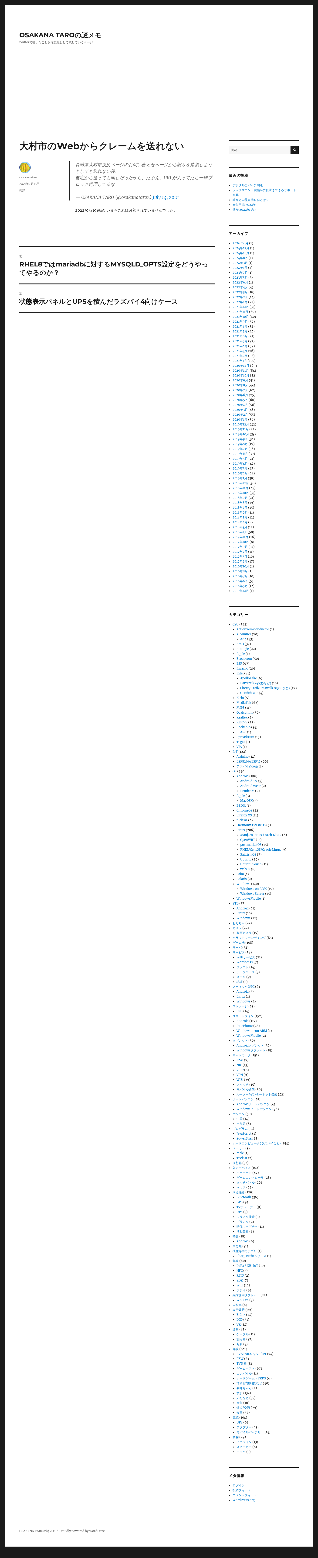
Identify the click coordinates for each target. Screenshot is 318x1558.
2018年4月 (240, 522)
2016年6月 (240, 581)
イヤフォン (244, 1442)
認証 (240, 982)
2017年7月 (240, 552)
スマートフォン (243, 1016)
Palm (240, 874)
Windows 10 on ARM (252, 1031)
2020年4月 (240, 405)
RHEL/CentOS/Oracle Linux (260, 850)
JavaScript (244, 1134)
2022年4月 (240, 287)
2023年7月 (240, 273)
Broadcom (244, 659)
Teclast (242, 1158)
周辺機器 (239, 1192)
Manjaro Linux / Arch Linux (260, 835)
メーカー (239, 1148)
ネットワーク (242, 1055)
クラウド (243, 967)
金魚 (240, 1403)
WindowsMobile (249, 899)
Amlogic (243, 649)
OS (235, 771)
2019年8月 (240, 444)
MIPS (240, 708)
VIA (239, 747)
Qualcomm (245, 713)
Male (240, 1153)
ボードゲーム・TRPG (251, 1378)
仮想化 (237, 1163)
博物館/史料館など (249, 1383)
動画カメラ (244, 933)
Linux (241, 830)
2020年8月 (240, 385)
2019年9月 (240, 439)
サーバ (237, 948)
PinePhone (245, 1026)
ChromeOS (244, 810)
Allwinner (244, 634)
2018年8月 (240, 503)
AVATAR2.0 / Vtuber (251, 1354)
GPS (240, 1202)
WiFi (240, 1080)
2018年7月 (240, 508)
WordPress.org (244, 1500)
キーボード (244, 1173)
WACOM (243, 1300)
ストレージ (240, 1006)
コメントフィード (245, 1495)
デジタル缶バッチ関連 (248, 185)
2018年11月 (240, 488)
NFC (240, 1271)
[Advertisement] (159, 105)
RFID (240, 1276)
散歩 (240, 1393)
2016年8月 (240, 571)
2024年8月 (240, 258)
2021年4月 (240, 346)
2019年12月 (241, 424)
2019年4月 (240, 464)
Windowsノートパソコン (254, 1109)
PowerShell (245, 1138)
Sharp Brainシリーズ (251, 1256)
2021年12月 (241, 307)
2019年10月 (241, 434)
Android (243, 776)
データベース (246, 972)
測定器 (241, 1339)
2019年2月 (240, 473)
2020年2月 (240, 415)
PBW (240, 1359)
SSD (240, 1011)
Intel (240, 673)
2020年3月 (240, 410)
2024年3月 (240, 263)
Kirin (240, 698)
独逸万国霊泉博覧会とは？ (251, 200)
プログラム (240, 1129)
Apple (241, 654)
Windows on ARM (253, 889)
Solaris (242, 879)
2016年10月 (241, 566)
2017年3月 (240, 557)
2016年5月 (240, 586)
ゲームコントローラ (250, 1178)
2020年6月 (240, 395)
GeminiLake (249, 693)
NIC (239, 1065)
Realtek (242, 717)
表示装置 (239, 1310)
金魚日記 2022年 (244, 205)
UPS (240, 1212)
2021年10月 (241, 317)
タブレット (240, 1041)
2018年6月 (240, 513)
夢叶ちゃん (244, 1388)
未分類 (237, 1246)
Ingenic (242, 668)
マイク (241, 1452)
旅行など (243, 1398)
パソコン (239, 1114)
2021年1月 (240, 361)
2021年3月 (240, 351)
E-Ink (241, 1315)
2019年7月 (240, 449)
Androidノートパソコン (253, 1104)
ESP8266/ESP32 (248, 761)
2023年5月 (240, 278)
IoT (235, 752)
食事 (240, 1413)
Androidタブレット (250, 1045)
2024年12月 (241, 248)
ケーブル (243, 1334)
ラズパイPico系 (247, 766)
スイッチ (243, 1085)
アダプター (244, 1427)
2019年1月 (240, 478)
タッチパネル (246, 1183)
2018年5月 (240, 517)
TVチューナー (246, 1207)
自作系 (241, 1124)
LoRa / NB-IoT (247, 1266)
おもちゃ (239, 923)
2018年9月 (240, 498)
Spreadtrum (245, 737)
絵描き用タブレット (246, 1295)
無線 (236, 1261)
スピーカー (244, 1447)
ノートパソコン (243, 1099)
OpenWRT (247, 840)
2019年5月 (240, 459)
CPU (236, 624)
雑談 (22, 190)
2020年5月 (240, 400)
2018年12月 (241, 483)
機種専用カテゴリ (245, 1251)
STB (236, 903)
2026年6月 (240, 243)
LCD (240, 1320)
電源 (236, 1418)
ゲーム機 (239, 943)
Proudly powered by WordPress (82, 1531)
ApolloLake (248, 678)
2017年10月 (241, 542)
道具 (236, 1329)
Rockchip (243, 727)
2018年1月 (240, 532)
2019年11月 (241, 429)
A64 (243, 639)
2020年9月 (240, 380)
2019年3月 (240, 468)
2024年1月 (240, 268)
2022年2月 (240, 297)
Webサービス (246, 957)
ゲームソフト (246, 1369)
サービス (239, 952)
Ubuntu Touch (251, 864)
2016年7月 (240, 576)
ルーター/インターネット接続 (257, 1094)
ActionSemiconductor (253, 629)
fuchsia (242, 820)
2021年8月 (240, 326)
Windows (243, 884)
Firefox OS (244, 815)
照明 (240, 1344)
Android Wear (250, 786)
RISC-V (242, 722)
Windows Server (252, 894)
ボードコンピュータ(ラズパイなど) (257, 1143)
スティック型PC (243, 987)
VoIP (240, 1070)
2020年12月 (241, 366)
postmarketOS (250, 845)
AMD (240, 644)
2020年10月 (241, 375)
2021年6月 (240, 336)
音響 (236, 1437)
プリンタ (243, 1222)
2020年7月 (240, 390)
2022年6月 (240, 282)
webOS (245, 869)
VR (239, 1325)
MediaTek (244, 703)
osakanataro (28, 177)
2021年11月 (240, 312)
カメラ (237, 928)
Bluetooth (244, 1197)
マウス (241, 1187)
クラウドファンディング (249, 938)
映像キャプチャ (247, 1227)
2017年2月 (240, 561)
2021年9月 (240, 322)
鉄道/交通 (243, 1408)
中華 (240, 1119)
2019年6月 (240, 454)
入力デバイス (242, 1168)
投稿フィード (242, 1490)
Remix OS (247, 791)
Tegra (241, 742)
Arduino (243, 757)
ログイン (239, 1485)
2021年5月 (240, 341)
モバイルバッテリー (250, 1432)
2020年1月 (240, 419)
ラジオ (241, 1290)
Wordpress (245, 962)
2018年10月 (241, 493)
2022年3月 (240, 292)
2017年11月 (240, 537)
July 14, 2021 (166, 197)
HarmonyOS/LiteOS (251, 825)
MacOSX (246, 801)
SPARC (241, 732)
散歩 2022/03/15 (244, 210)
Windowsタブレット (251, 1050)
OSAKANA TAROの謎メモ (60, 35)
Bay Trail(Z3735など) (255, 683)
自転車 (237, 1305)
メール (241, 977)
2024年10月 (241, 253)
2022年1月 (240, 302)
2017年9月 (240, 547)
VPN (240, 1075)
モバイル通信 (246, 1090)
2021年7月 (240, 331)
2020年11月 (241, 371)
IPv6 (240, 1060)
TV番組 (242, 1364)
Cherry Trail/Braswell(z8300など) (265, 688)
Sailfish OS (248, 855)
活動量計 (243, 1231)
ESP (239, 664)
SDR (240, 1280)
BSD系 (241, 806)
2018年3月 (240, 527)
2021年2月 (240, 356)
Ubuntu (245, 859)
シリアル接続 (246, 1217)
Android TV (248, 781)
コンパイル (244, 1373)
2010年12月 (241, 591)
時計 (236, 1236)
